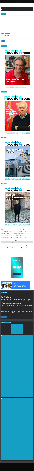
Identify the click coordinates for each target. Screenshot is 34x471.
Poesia (10, 237)
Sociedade (4, 8)
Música (6, 235)
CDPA (11, 229)
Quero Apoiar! (4, 316)
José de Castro (29, 233)
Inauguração (11, 233)
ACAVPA (2, 229)
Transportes (26, 237)
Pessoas (26, 8)
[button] (6, 8)
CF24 (13, 229)
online (13, 235)
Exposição (20, 231)
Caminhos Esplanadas (6, 35)
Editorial (11, 231)
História (2, 233)
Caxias (9, 229)
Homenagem (6, 233)
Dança (24, 229)
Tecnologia (20, 237)
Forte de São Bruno (25, 231)
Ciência (13, 8)
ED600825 (6, 231)
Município (4, 235)
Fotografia (30, 231)
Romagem (13, 237)
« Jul (16, 255)
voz (29, 237)
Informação (16, 233)
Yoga (30, 237)
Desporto (21, 8)
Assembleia (6, 229)
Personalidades (4, 237)
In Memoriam (21, 233)
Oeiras (11, 235)
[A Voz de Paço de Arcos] (2, 9)
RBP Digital (19, 468)
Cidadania (15, 229)
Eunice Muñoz (14, 231)
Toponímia (23, 237)
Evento (17, 231)
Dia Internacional (28, 229)
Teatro (17, 237)
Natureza (8, 235)
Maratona (2, 235)
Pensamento (24, 235)
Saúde (17, 8)
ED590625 (2, 231)
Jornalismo (25, 233)
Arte (4, 229)
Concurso (18, 229)
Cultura (9, 8)
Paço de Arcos (19, 235)
